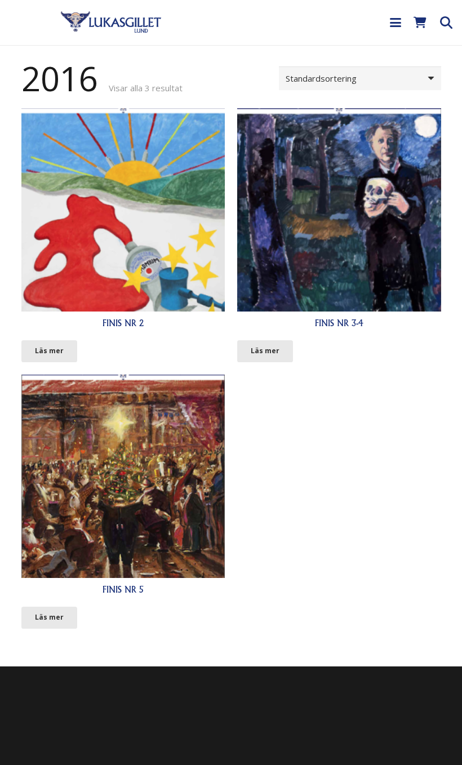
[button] (395, 22)
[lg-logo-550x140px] (111, 21)
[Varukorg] (420, 22)
